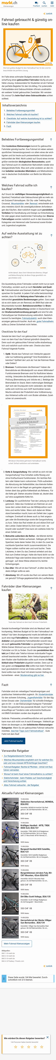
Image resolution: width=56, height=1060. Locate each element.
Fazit (9, 126)
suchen (44, 6)
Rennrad (33, 203)
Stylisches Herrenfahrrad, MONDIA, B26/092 (37, 803)
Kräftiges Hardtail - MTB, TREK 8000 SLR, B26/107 (35, 826)
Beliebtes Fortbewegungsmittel (21, 110)
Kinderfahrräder (46, 694)
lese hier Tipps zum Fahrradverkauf (27, 731)
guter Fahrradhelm (45, 321)
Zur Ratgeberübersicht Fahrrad (18, 756)
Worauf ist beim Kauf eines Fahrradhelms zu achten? (28, 774)
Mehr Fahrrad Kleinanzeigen (17, 943)
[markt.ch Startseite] (9, 2)
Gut (35, 1050)
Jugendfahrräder (35, 697)
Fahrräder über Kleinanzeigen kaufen (23, 122)
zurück (49, 13)
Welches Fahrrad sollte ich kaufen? (23, 114)
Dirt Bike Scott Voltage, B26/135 (36, 896)
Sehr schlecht (15, 1050)
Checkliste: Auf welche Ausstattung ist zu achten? (29, 118)
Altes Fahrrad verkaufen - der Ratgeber (21, 785)
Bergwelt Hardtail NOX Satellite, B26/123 (35, 850)
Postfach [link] (36, 6)
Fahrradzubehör (29, 318)
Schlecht (22, 1050)
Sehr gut (41, 1050)
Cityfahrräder (26, 701)
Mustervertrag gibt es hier (32, 675)
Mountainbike (17, 203)
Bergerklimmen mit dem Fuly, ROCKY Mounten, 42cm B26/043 (36, 874)
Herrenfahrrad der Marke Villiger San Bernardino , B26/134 (36, 921)
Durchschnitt (28, 1050)
